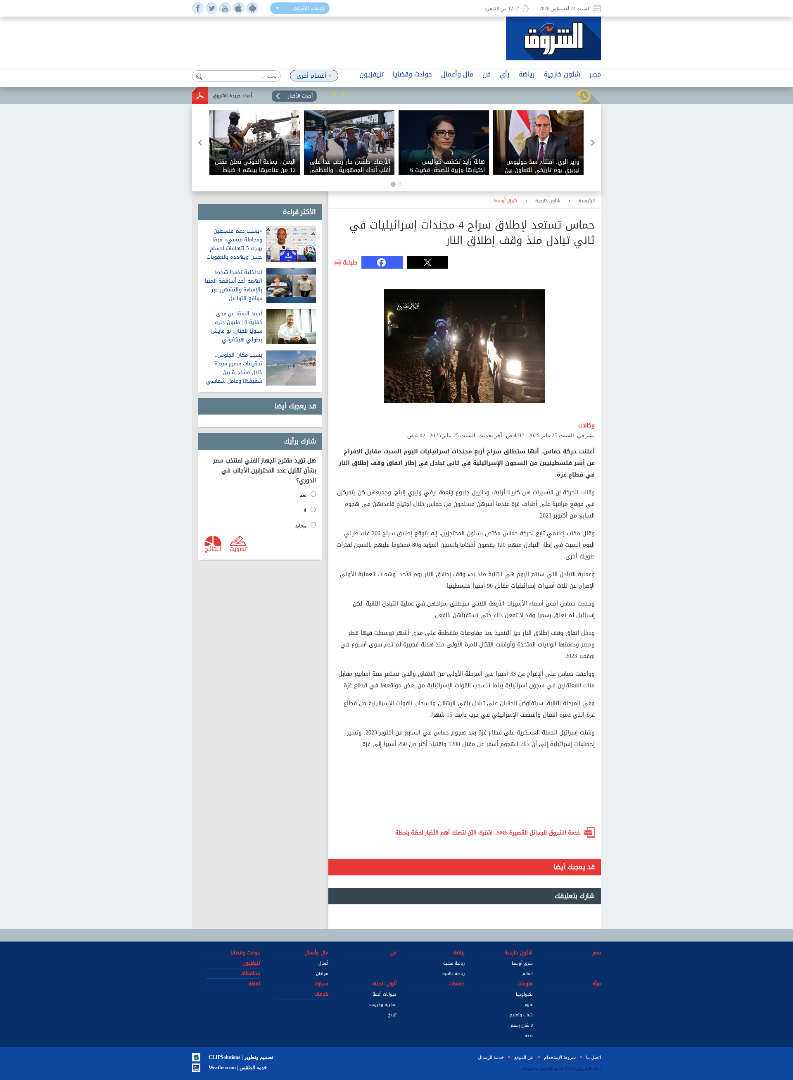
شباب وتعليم (521, 1015)
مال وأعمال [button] (457, 74)
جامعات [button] (457, 983)
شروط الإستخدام (560, 1057)
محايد (300, 526)
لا (305, 510)
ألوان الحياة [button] (384, 983)
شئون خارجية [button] (562, 74)
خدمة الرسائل (491, 1057)
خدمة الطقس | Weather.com (238, 1067)
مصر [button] (595, 74)
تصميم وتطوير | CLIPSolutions (241, 1057)
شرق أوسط (505, 201)
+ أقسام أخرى (314, 75)
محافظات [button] (250, 973)
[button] (334, 94)
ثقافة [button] (254, 983)
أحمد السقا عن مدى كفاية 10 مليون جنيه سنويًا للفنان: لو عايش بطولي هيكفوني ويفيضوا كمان (236, 330)
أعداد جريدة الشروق (232, 95)
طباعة (350, 263)
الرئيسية (587, 201)
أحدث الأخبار (300, 95)
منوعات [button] (525, 983)
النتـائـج (213, 548)
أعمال (323, 963)
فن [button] (486, 74)
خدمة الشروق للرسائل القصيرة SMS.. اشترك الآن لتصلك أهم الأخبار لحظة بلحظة (487, 832)
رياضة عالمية (453, 973)
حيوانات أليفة (384, 994)
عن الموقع (524, 1057)
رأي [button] (504, 74)
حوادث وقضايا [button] (412, 74)
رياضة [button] (526, 74)
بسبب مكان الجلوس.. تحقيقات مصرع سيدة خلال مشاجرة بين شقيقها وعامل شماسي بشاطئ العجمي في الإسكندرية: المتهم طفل (233, 376)
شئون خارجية (547, 201)
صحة (529, 1035)
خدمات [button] (321, 994)
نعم (302, 495)
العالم (527, 973)
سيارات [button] (320, 983)
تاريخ (392, 1015)
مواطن (322, 973)
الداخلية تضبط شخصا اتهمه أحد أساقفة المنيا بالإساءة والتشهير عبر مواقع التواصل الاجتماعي (233, 289)
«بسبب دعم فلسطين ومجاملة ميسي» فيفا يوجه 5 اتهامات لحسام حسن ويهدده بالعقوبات (234, 244)
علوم (529, 1004)
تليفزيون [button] (371, 74)
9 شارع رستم (521, 1025)
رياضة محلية (454, 963)
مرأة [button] (596, 983)
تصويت (238, 548)
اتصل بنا (593, 1057)
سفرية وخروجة (382, 1004)
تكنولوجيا (524, 994)
